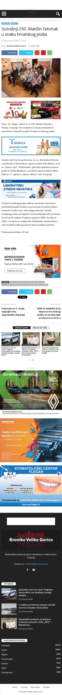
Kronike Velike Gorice (16, 46)
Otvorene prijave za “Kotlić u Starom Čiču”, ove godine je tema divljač (51, 350)
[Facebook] (28, 570)
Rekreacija (46, 345)
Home (4, 20)
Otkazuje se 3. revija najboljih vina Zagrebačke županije (13, 311)
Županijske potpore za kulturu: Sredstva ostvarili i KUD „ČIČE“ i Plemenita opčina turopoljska (31, 351)
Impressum (35, 687)
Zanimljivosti (7, 672)
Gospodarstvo (28, 345)
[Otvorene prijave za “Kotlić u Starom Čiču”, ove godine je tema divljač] (51, 339)
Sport (4, 668)
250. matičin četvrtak (19, 282)
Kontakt (46, 687)
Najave (5, 654)
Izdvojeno (6, 645)
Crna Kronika (7, 345)
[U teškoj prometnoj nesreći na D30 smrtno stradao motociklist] (9, 609)
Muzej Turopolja (25, 285)
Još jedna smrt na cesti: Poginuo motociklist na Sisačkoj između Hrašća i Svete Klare (11, 351)
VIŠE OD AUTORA (40, 328)
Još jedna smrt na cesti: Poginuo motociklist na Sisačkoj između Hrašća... (36, 592)
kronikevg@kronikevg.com (36, 564)
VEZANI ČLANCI (21, 328)
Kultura (6, 23)
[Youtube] (34, 570)
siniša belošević (41, 285)
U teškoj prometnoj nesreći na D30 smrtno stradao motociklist (37, 606)
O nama (24, 687)
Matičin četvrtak (9, 285)
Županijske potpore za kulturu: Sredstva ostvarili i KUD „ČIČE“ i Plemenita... (35, 622)
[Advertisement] (31, 5)
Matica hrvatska (36, 282)
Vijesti (14, 23)
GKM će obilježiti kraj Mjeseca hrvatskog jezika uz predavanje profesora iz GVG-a (48, 313)
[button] (57, 14)
